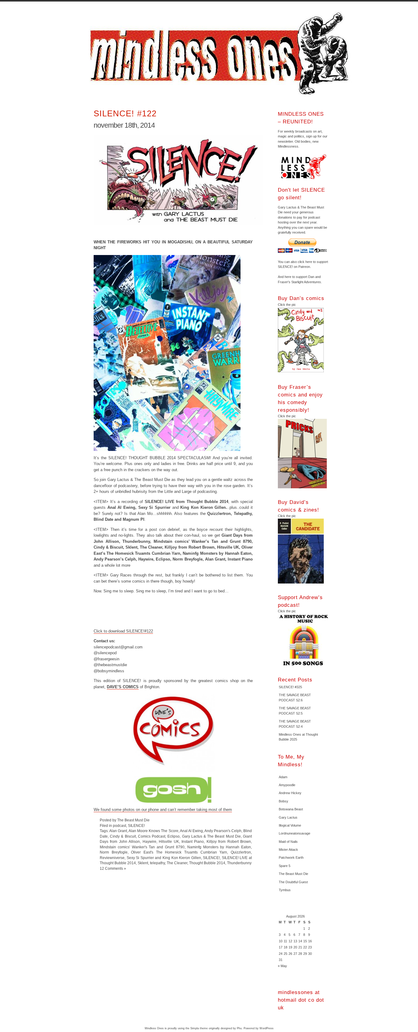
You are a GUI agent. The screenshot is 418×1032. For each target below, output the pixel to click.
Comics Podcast (151, 836)
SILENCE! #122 (125, 113)
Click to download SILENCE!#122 (123, 631)
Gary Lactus (288, 817)
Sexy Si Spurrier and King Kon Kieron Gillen (164, 858)
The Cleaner (177, 863)
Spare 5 (284, 866)
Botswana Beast (291, 809)
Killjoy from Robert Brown (229, 841)
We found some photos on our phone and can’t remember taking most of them (163, 809)
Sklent (143, 863)
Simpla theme (199, 1028)
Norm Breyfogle (114, 852)
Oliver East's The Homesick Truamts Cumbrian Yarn (179, 852)
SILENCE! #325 (290, 687)
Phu (239, 1028)
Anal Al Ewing (191, 831)
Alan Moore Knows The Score (153, 831)
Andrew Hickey (290, 793)
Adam (283, 777)
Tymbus (285, 890)
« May (282, 966)
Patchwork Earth (291, 857)
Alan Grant (118, 831)
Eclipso (173, 836)
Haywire (149, 841)
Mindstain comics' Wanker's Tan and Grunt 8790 (142, 847)
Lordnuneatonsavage (294, 833)
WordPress (266, 1028)
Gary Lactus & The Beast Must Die (211, 836)
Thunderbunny (239, 863)
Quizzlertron (241, 852)
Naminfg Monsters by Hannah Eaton (219, 847)
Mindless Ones (221, 53)
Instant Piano (192, 841)
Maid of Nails (288, 841)
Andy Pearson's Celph (222, 831)
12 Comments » (113, 868)
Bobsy (283, 801)
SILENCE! (136, 825)
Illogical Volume (290, 825)
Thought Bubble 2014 (207, 863)
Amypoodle (287, 785)
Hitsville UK (169, 841)
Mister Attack (288, 849)
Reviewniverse (112, 858)
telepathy (157, 863)
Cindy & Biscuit (123, 836)
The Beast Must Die (293, 874)
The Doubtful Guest (293, 882)
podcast (119, 825)
